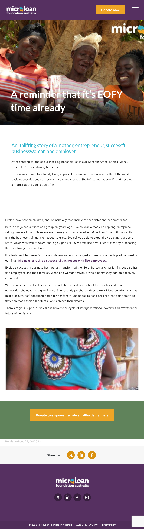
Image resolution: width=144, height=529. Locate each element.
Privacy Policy (108, 524)
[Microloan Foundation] (21, 10)
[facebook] (77, 497)
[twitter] (58, 497)
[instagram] (87, 497)
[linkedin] (68, 497)
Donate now (110, 10)
